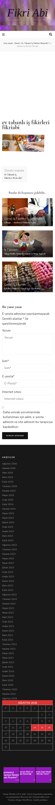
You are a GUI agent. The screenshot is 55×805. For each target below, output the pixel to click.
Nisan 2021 (8, 657)
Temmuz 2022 (9, 599)
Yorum (6, 331)
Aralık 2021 (8, 626)
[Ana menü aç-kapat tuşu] (3, 34)
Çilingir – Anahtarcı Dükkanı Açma (20, 222)
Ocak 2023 (7, 572)
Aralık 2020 (8, 671)
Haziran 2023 (9, 554)
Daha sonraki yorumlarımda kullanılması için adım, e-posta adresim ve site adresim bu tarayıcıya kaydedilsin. (28, 419)
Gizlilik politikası (40, 800)
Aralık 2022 (8, 576)
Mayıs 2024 (8, 513)
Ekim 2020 (7, 680)
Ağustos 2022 (9, 594)
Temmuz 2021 (9, 644)
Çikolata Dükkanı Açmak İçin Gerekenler (22, 288)
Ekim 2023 (7, 536)
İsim (5, 361)
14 (35, 727)
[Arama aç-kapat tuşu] (50, 34)
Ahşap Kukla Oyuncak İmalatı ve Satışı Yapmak (25, 253)
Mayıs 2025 (8, 495)
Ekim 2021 (7, 635)
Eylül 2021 (7, 639)
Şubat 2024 (8, 522)
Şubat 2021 (8, 662)
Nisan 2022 (8, 612)
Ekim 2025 (7, 477)
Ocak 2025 (7, 499)
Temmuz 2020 (9, 689)
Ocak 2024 (7, 526)
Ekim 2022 (7, 585)
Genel (17, 43)
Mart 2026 (7, 472)
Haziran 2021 (9, 648)
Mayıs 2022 (8, 608)
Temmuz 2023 (9, 549)
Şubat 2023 (8, 567)
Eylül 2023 (7, 540)
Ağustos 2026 (9, 463)
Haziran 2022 (9, 603)
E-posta (8, 376)
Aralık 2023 (8, 531)
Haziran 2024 (9, 508)
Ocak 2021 (7, 666)
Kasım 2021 (8, 630)
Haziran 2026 (9, 468)
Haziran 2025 (9, 490)
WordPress (27, 800)
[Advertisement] (27, 83)
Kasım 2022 (8, 581)
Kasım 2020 (8, 675)
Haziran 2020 (9, 694)
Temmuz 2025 (9, 486)
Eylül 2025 (7, 481)
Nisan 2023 (8, 563)
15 (42, 727)
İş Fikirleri (19, 219)
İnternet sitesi (11, 392)
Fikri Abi (27, 12)
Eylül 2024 (7, 504)
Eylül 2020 (7, 684)
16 (49, 727)
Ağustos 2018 (9, 698)
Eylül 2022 (7, 590)
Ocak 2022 (7, 621)
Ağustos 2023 (9, 545)
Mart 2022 (7, 617)
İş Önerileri (34, 219)
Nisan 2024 (8, 517)
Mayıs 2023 (8, 558)
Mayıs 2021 (8, 653)
